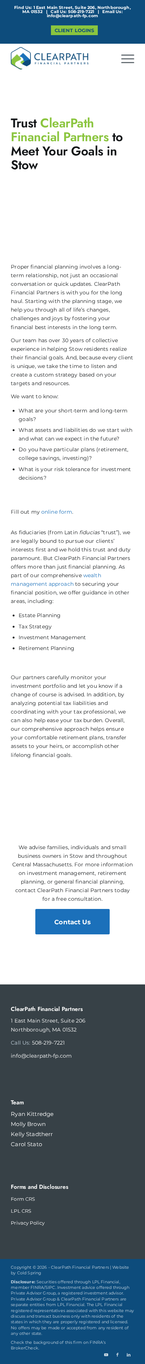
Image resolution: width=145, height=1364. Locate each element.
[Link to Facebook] (117, 1354)
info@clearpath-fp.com (72, 15)
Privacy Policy (28, 1223)
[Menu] (124, 58)
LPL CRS (21, 1211)
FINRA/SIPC (42, 1287)
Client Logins (74, 30)
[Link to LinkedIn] (128, 1354)
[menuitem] (74, 30)
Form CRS (23, 1199)
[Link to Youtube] (106, 1354)
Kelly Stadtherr (32, 1134)
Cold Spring (29, 1272)
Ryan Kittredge (32, 1113)
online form (56, 511)
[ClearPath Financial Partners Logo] (60, 58)
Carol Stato (26, 1144)
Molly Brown (28, 1124)
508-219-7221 (81, 11)
